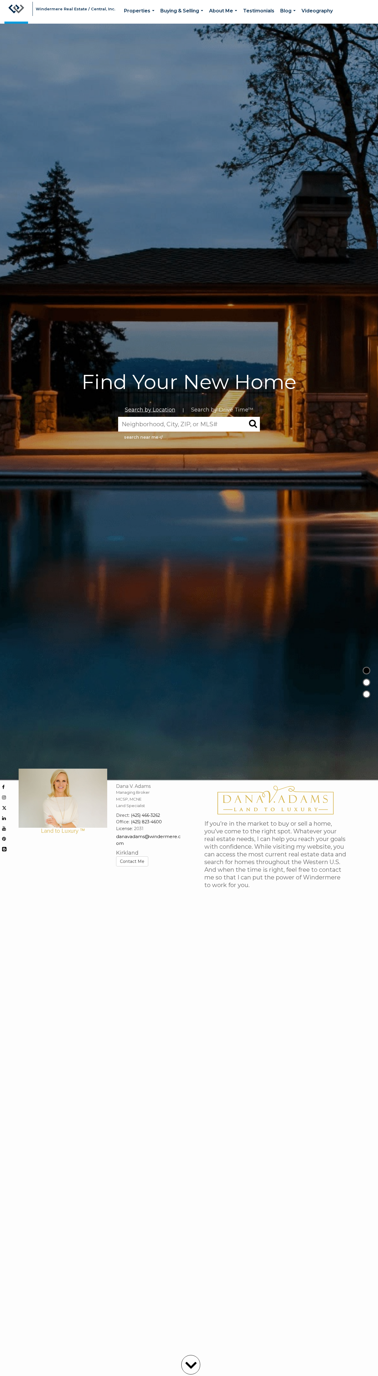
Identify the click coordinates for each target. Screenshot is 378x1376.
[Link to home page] (16, 12)
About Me (224, 16)
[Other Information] (366, 694)
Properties (140, 16)
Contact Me (132, 861)
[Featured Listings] (366, 682)
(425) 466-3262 (145, 815)
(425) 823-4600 (146, 821)
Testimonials (258, 11)
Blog (289, 16)
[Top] (366, 670)
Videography (317, 11)
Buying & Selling (183, 16)
